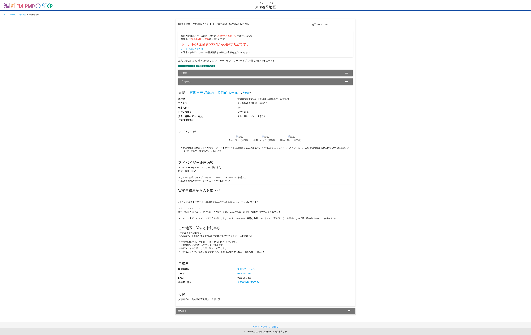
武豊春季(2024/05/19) (248, 282)
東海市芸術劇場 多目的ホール (214, 93)
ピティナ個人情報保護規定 (265, 326)
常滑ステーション (246, 269)
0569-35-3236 (244, 273)
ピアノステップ (10, 15)
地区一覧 (22, 15)
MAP (246, 93)
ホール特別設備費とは (192, 49)
